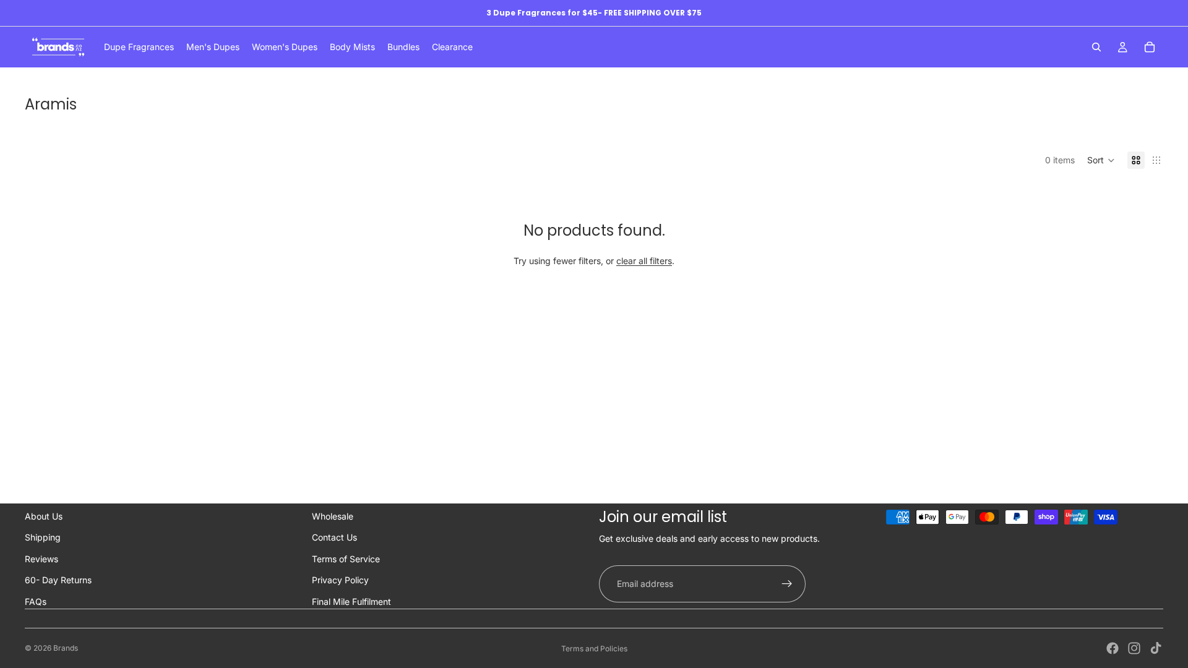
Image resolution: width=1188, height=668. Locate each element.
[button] (1101, 160)
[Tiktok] (1155, 648)
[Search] (1096, 47)
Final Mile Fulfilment (351, 601)
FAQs (35, 601)
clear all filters (644, 260)
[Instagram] (1134, 648)
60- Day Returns (58, 580)
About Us (43, 516)
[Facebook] (1112, 648)
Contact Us (334, 537)
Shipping (43, 537)
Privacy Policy (340, 580)
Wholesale (332, 516)
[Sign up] (787, 584)
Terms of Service (346, 559)
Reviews (41, 559)
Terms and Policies (594, 648)
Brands (65, 648)
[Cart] (1149, 47)
